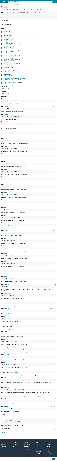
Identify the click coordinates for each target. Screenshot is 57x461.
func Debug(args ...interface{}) (7, 35)
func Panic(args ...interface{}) (7, 54)
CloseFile (6, 106)
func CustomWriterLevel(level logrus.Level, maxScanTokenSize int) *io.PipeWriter (18, 34)
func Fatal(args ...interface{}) (7, 43)
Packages (26, 442)
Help (13, 449)
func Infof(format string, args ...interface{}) (10, 50)
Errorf (5, 161)
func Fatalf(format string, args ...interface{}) (10, 44)
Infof (5, 215)
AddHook (6, 98)
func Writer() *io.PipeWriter (7, 80)
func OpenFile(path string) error (8, 52)
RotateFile (6, 284)
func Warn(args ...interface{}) (7, 68)
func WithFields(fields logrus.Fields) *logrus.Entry (11, 79)
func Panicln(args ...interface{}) (7, 56)
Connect (49, 442)
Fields (16, 389)
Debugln (6, 146)
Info (5, 207)
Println (5, 276)
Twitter (48, 444)
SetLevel (6, 301)
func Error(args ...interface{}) (7, 39)
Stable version (43, 12)
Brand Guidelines (39, 451)
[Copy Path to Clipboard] (21, 4)
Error (5, 153)
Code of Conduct (39, 453)
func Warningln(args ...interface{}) (8, 74)
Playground (15, 444)
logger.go (3, 432)
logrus (19, 116)
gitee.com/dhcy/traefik (14, 4)
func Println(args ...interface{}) (7, 60)
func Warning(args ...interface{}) (8, 71)
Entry (22, 116)
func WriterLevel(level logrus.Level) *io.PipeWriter (11, 82)
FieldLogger (9, 420)
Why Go (3, 442)
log (20, 4)
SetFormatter (7, 293)
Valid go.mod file (11, 12)
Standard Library (27, 444)
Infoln (5, 222)
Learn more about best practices (13, 14)
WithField (6, 377)
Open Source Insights (12, 17)
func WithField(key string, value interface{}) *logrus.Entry (13, 78)
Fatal (5, 176)
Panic (5, 238)
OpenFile (6, 230)
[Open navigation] (54, 1)
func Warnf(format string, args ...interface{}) (10, 70)
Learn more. (48, 459)
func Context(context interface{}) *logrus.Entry (11, 32)
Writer (13, 318)
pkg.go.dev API (27, 449)
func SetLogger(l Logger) (6, 66)
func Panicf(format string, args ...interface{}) (10, 55)
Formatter (20, 295)
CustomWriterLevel (8, 121)
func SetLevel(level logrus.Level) (8, 64)
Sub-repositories (27, 446)
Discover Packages (4, 4)
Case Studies (3, 446)
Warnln (5, 362)
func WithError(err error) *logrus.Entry (9, 76)
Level (19, 124)
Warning (6, 339)
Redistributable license (22, 12)
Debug (5, 130)
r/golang (48, 449)
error (11, 108)
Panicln (5, 253)
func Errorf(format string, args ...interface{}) (10, 40)
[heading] (4, 1)
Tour (13, 446)
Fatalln (5, 192)
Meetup (48, 451)
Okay (54, 459)
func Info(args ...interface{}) (7, 48)
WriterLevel (6, 406)
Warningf (6, 347)
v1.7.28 (4, 9)
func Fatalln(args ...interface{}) (7, 46)
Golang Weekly (50, 453)
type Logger (4, 83)
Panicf (5, 245)
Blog (36, 446)
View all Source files (51, 429)
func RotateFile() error (6, 62)
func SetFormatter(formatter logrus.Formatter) (11, 63)
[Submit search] (52, 2)
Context (6, 114)
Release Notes (38, 449)
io (31, 124)
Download (37, 444)
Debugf (5, 138)
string (11, 140)
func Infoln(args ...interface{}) (7, 51)
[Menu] (28, 20)
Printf (5, 268)
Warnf (5, 331)
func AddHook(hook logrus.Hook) (8, 30)
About (37, 442)
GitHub (48, 446)
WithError (6, 369)
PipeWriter (35, 124)
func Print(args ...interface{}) (7, 58)
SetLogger (6, 308)
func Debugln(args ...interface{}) (8, 38)
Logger (11, 310)
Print (5, 261)
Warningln (6, 354)
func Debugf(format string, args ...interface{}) (10, 36)
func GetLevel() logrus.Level (7, 47)
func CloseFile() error (5, 31)
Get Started (15, 442)
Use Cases (3, 444)
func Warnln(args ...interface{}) (7, 75)
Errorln (5, 169)
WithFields (6, 387)
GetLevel (6, 199)
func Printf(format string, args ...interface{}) (10, 59)
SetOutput (6, 316)
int (29, 124)
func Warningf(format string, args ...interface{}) (11, 72)
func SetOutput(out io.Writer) (7, 67)
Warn (5, 324)
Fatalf (5, 184)
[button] (7, 12)
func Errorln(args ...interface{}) (7, 42)
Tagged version (33, 12)
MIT (27, 9)
